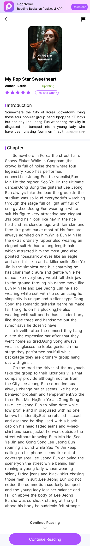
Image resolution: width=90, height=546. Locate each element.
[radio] (7, 92)
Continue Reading (45, 539)
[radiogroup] (17, 92)
